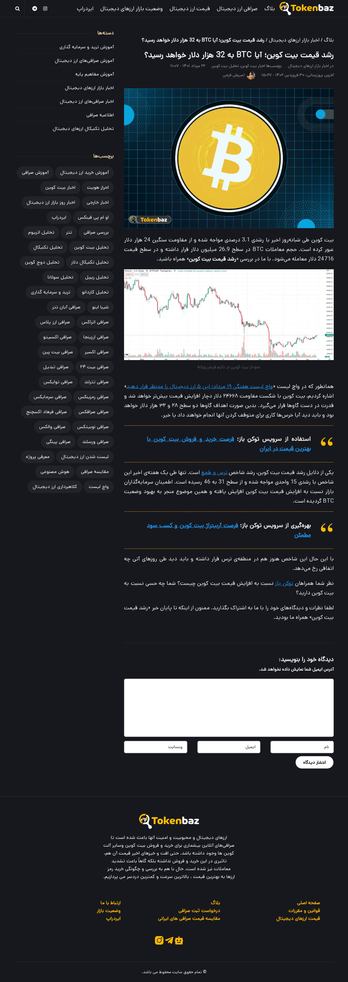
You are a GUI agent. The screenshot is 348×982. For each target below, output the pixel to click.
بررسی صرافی (96, 232)
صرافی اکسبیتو (57, 337)
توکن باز (284, 583)
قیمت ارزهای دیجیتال (298, 918)
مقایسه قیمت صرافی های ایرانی (189, 918)
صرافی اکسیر (97, 352)
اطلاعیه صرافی (100, 115)
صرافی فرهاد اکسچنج (46, 411)
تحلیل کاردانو (95, 292)
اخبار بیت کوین (253, 66)
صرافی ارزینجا (96, 337)
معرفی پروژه (38, 456)
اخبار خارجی (98, 202)
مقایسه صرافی (95, 471)
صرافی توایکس (58, 381)
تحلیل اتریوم (41, 232)
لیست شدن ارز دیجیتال (85, 456)
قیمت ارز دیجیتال (190, 9)
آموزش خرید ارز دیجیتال (84, 172)
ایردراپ (85, 9)
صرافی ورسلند (95, 441)
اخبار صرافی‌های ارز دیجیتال (87, 101)
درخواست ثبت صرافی (199, 910)
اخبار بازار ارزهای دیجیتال (294, 40)
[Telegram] (34, 8)
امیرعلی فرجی (234, 75)
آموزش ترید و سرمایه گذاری (86, 47)
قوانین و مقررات (304, 910)
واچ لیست (99, 486)
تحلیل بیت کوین (225, 66)
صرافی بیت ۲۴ (94, 366)
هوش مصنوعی (54, 471)
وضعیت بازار (109, 910)
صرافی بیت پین (57, 352)
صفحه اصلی (308, 902)
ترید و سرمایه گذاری (50, 292)
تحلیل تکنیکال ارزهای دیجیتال (83, 128)
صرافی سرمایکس (50, 396)
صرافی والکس (52, 426)
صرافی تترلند (96, 381)
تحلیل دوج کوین (42, 262)
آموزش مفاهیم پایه (94, 74)
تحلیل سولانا (60, 277)
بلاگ (269, 9)
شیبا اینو (100, 307)
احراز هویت (98, 187)
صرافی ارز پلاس (55, 322)
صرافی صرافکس (94, 411)
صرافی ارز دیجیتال (237, 9)
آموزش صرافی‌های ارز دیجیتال (84, 60)
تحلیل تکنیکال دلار (90, 262)
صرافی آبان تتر (66, 307)
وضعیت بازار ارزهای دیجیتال (131, 9)
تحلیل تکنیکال (48, 247)
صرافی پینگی (58, 441)
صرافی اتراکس (95, 322)
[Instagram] (45, 8)
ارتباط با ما (111, 902)
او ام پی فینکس (93, 217)
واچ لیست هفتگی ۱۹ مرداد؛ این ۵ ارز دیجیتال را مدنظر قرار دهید (199, 386)
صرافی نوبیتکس (93, 426)
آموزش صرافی (35, 172)
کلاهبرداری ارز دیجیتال (55, 486)
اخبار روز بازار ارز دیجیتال (51, 202)
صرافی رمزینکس (93, 396)
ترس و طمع (214, 472)
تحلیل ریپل (97, 277)
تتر (69, 232)
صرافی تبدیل (56, 366)
